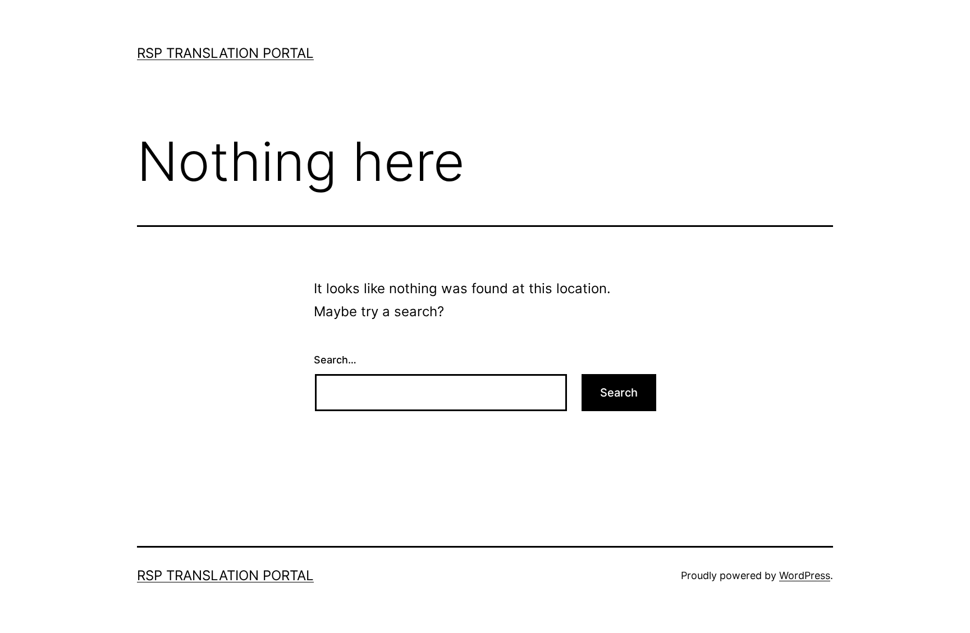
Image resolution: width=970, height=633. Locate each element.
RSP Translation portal (225, 53)
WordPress (804, 575)
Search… (335, 360)
